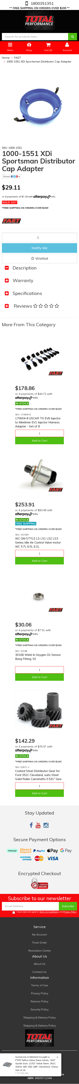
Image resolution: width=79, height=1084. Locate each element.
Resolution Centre (39, 950)
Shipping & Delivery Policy (39, 1017)
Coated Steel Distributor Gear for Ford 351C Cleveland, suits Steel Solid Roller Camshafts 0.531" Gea (38, 775)
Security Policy (39, 1009)
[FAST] (56, 373)
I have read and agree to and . (46, 912)
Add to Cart (39, 440)
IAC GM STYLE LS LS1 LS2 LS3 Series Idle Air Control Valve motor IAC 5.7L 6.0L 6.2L (38, 542)
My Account (39, 934)
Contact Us (39, 972)
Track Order (39, 942)
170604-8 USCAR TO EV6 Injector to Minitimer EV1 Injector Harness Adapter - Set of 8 (38, 422)
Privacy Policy (70, 912)
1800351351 (42, 3)
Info (53, 196)
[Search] (72, 36)
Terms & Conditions (48, 912)
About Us (39, 964)
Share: (7, 176)
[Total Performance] (40, 19)
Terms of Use (39, 985)
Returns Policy (39, 1001)
